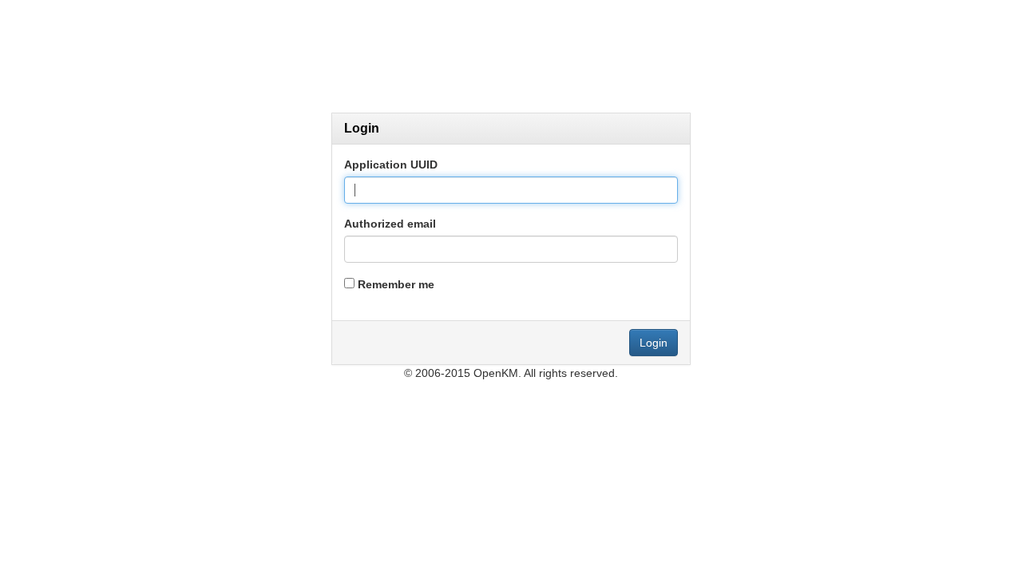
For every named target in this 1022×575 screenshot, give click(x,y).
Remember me (396, 284)
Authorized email (390, 223)
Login (653, 342)
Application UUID (391, 164)
